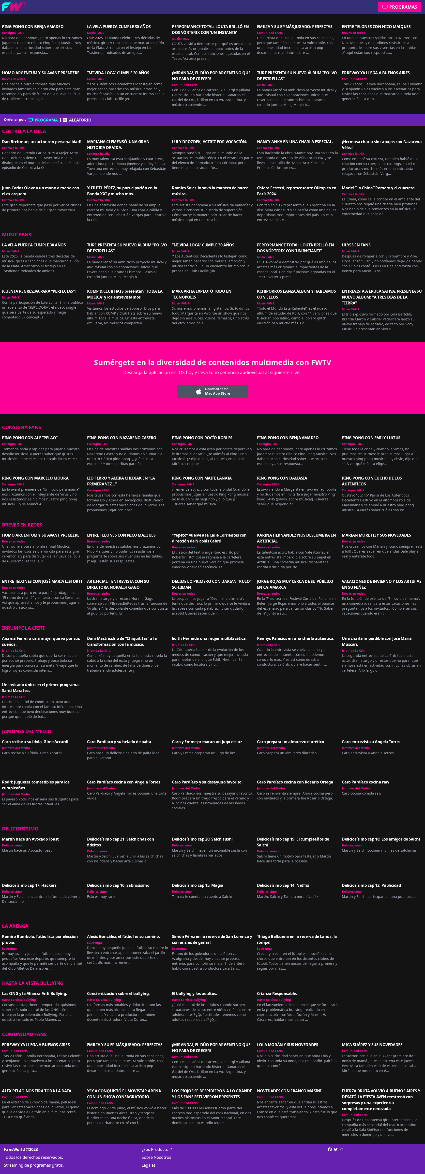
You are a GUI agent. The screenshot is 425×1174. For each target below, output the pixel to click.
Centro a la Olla (24, 131)
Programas (403, 7)
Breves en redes (353, 33)
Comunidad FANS (270, 33)
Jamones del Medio (27, 731)
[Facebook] (330, 1149)
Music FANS (95, 33)
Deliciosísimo (20, 828)
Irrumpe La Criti (23, 628)
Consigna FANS (13, 33)
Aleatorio (80, 120)
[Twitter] (336, 1157)
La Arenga (15, 926)
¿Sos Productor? (157, 1149)
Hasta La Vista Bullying (32, 983)
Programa (46, 120)
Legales (149, 1165)
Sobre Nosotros (156, 1157)
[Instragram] (341, 1157)
